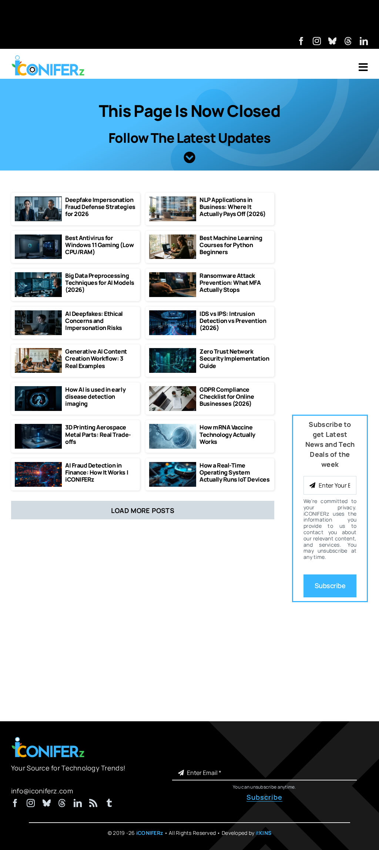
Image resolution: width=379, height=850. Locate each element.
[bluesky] (332, 41)
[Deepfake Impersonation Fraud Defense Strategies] (38, 199)
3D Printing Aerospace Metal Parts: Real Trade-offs (98, 434)
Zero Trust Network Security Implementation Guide (234, 358)
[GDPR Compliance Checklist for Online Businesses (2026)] (172, 389)
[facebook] (301, 41)
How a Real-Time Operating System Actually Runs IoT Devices (234, 472)
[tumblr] (109, 803)
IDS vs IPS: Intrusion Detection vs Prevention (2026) (232, 321)
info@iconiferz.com (42, 790)
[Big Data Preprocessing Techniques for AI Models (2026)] (38, 275)
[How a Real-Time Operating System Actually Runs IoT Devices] (172, 465)
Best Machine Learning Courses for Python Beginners (230, 245)
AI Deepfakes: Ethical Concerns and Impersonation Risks (94, 321)
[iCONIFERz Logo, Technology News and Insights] (48, 57)
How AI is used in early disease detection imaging (95, 396)
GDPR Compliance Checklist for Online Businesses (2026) (226, 396)
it (264, 832)
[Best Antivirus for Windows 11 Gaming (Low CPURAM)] (38, 237)
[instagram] (317, 41)
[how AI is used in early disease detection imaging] (38, 389)
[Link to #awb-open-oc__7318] (363, 67)
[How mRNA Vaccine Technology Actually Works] (172, 427)
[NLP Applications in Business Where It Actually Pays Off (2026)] (172, 199)
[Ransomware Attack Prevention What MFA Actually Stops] (172, 275)
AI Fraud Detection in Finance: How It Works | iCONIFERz (96, 472)
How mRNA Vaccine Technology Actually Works (227, 434)
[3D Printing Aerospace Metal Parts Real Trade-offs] (38, 427)
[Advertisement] (189, 16)
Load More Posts (142, 510)
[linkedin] (364, 41)
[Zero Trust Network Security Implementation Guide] (172, 351)
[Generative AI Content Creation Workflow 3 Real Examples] (38, 351)
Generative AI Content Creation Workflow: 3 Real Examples (96, 358)
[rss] (93, 803)
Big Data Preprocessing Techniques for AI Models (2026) (99, 282)
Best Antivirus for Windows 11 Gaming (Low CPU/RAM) (99, 245)
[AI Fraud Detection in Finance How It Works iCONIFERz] (38, 465)
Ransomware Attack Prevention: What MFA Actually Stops (230, 282)
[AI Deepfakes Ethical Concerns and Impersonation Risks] (38, 313)
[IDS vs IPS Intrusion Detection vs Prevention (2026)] (172, 313)
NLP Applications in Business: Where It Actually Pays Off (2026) (232, 207)
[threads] (348, 41)
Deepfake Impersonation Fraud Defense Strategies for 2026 (100, 207)
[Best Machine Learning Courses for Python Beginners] (172, 237)
